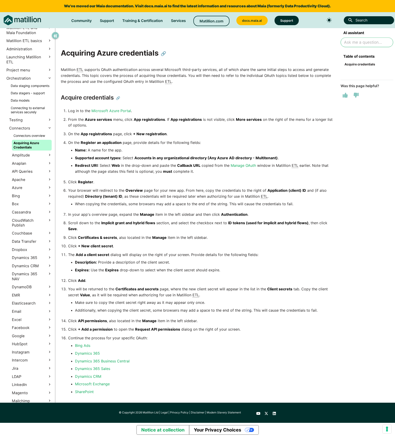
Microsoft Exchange (92, 384)
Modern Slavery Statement (224, 412)
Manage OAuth (243, 165)
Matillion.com (211, 21)
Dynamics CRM (88, 376)
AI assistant (353, 32)
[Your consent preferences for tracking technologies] (387, 429)
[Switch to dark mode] (329, 20)
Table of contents (359, 56)
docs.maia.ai (155, 6)
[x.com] (266, 412)
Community (81, 20)
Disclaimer (197, 412)
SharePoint (84, 391)
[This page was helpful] (345, 95)
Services (178, 20)
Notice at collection (162, 430)
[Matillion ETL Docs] (22, 20)
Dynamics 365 (87, 353)
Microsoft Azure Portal (111, 110)
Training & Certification (142, 20)
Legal (164, 412)
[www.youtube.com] (258, 412)
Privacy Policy (179, 412)
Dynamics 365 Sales (92, 368)
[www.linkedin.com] (274, 412)
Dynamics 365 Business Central (102, 361)
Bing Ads (82, 345)
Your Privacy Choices (217, 430)
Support (107, 20)
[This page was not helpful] (356, 95)
